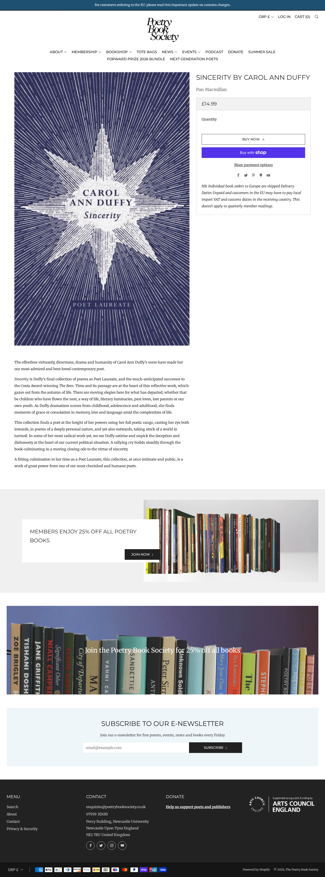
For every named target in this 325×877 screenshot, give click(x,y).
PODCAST (214, 52)
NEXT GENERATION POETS (194, 59)
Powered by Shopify (256, 869)
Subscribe (214, 747)
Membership (84, 52)
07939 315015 (97, 814)
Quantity (209, 119)
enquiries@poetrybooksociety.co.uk (116, 807)
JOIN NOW (140, 554)
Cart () (302, 17)
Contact (13, 821)
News (167, 52)
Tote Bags (147, 52)
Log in (284, 17)
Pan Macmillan (211, 89)
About (56, 52)
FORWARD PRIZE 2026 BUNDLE (136, 59)
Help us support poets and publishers (198, 807)
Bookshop (117, 52)
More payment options (253, 165)
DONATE (235, 52)
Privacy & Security (22, 828)
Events (189, 52)
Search (12, 807)
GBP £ (264, 17)
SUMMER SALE (261, 52)
